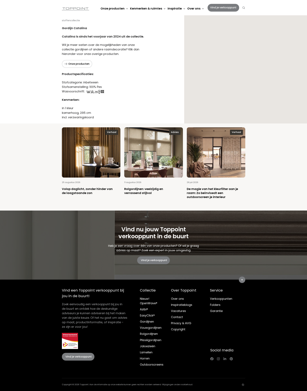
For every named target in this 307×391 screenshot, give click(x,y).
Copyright (178, 329)
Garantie (216, 311)
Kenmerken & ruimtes (146, 8)
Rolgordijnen (149, 334)
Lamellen (146, 352)
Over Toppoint (183, 290)
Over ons (193, 8)
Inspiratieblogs (181, 305)
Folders (215, 305)
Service (216, 290)
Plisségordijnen (150, 340)
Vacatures (178, 311)
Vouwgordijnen (150, 328)
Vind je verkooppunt (223, 7)
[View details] (212, 358)
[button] (243, 7)
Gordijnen (147, 322)
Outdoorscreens (151, 365)
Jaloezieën (147, 346)
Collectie (148, 290)
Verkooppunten (221, 299)
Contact (177, 317)
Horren (145, 358)
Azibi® (144, 309)
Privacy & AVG (181, 323)
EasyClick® (147, 315)
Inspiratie (175, 8)
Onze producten (113, 8)
